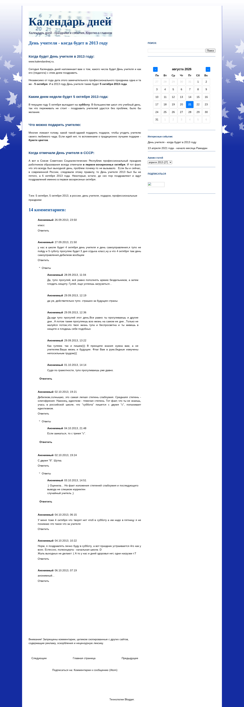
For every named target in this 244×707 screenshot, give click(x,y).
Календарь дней (70, 22)
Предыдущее (130, 658)
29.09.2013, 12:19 (75, 295)
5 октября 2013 (58, 195)
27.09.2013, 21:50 (66, 242)
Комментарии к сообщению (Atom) (95, 670)
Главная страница (84, 658)
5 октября (42, 195)
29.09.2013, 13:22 (75, 340)
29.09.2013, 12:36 (75, 312)
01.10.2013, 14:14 (75, 364)
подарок (105, 195)
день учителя (90, 195)
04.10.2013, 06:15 (66, 514)
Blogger (129, 699)
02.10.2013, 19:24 (66, 455)
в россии (75, 195)
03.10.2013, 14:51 (75, 480)
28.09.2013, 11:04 (75, 274)
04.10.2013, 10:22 (66, 540)
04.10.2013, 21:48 (75, 428)
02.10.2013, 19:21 (66, 391)
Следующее (39, 658)
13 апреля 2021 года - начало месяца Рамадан (177, 148)
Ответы (46, 267)
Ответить (43, 230)
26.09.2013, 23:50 (66, 219)
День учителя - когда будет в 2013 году (172, 142)
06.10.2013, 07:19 (66, 570)
